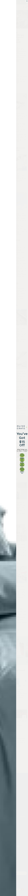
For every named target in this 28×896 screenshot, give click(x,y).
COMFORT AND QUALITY (22, 460)
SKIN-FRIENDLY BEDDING (22, 469)
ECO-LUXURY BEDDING (22, 455)
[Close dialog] (27, 1)
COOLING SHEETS (22, 465)
